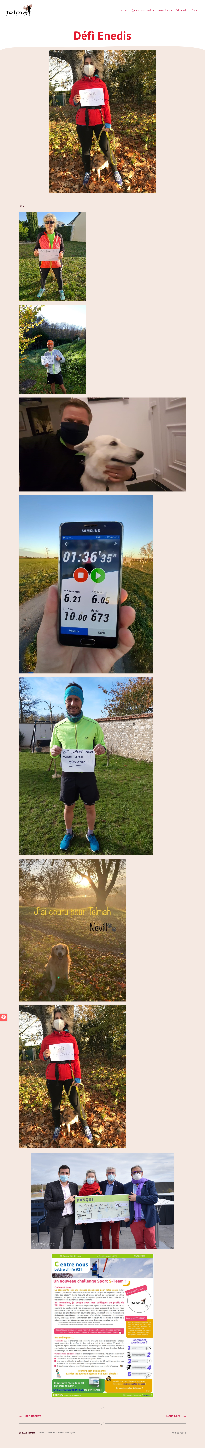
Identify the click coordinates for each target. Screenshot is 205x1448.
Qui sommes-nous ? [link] (141, 10)
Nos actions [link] (164, 10)
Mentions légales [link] (71, 1432)
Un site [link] (51, 1432)
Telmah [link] (31, 1432)
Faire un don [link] (182, 10)
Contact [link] (195, 10)
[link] (3, 1017)
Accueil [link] (124, 10)
